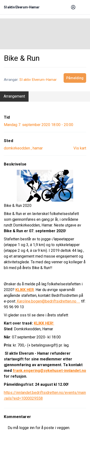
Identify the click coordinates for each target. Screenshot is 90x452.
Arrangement (14, 96)
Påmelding (75, 78)
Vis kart (79, 148)
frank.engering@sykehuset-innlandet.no (49, 370)
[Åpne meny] (82, 7)
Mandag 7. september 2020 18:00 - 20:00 (38, 124)
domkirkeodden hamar (23, 148)
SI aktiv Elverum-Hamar (38, 79)
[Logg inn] (73, 7)
